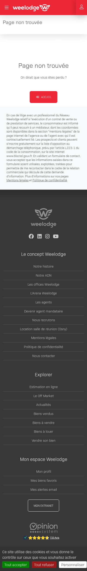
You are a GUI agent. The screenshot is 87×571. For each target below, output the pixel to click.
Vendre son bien (43, 440)
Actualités (43, 404)
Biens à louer (43, 431)
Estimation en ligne (43, 386)
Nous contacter (43, 355)
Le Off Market (43, 395)
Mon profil (43, 471)
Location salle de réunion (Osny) (43, 329)
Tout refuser (44, 564)
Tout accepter (15, 564)
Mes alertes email (43, 489)
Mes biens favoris (44, 480)
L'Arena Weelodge (43, 293)
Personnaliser (72, 564)
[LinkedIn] (39, 236)
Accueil (46, 97)
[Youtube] (56, 236)
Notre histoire (43, 266)
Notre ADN (44, 275)
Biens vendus (43, 413)
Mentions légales (17, 180)
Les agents (43, 302)
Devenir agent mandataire (43, 311)
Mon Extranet (43, 505)
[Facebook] (31, 236)
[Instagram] (48, 236)
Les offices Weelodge (43, 284)
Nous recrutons (43, 320)
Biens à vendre (43, 422)
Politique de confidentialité (49, 180)
